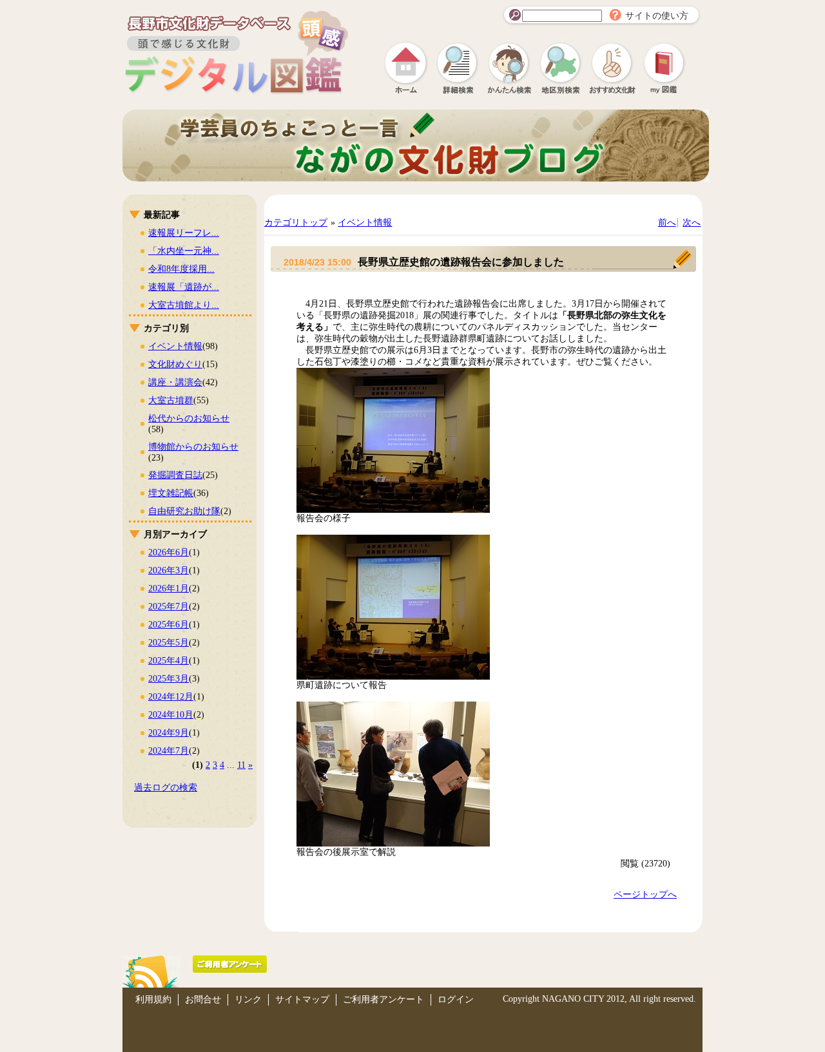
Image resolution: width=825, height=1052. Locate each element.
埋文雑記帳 (170, 493)
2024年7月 (168, 751)
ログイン (456, 999)
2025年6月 (168, 624)
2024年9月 (168, 733)
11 (241, 765)
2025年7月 (168, 606)
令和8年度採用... (181, 269)
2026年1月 (168, 588)
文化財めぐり (175, 364)
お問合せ (203, 999)
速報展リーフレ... (183, 233)
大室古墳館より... (183, 305)
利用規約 (153, 999)
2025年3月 (168, 679)
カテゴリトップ (295, 222)
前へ (667, 222)
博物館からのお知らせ (193, 447)
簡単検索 (509, 68)
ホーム (406, 68)
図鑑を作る (664, 68)
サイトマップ (302, 999)
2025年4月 (168, 660)
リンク (248, 999)
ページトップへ (645, 894)
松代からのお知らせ (188, 418)
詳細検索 (457, 68)
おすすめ (612, 68)
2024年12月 (170, 697)
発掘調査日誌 (175, 475)
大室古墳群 (170, 400)
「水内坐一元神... (183, 251)
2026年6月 (168, 552)
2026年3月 (168, 570)
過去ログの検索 (165, 787)
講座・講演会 (175, 382)
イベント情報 (175, 346)
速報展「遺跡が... (183, 287)
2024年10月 (170, 715)
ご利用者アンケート (383, 999)
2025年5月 (168, 642)
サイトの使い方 (656, 16)
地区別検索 (561, 68)
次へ (692, 222)
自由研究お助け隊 (184, 511)
